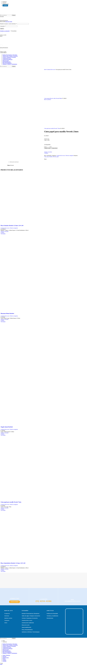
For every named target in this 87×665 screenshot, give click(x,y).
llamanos (43, 599)
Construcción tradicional (28, 622)
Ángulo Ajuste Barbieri (7, 427)
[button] (2, 232)
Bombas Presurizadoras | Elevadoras (30, 613)
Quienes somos (8, 618)
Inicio (45, 69)
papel (57, 156)
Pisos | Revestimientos (27, 629)
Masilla (50, 156)
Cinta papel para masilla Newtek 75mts (52, 128)
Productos (7, 613)
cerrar (1, 664)
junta (48, 156)
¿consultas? (14, 598)
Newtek (54, 156)
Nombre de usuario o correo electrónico (8, 23)
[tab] (45, 162)
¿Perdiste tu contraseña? (5, 31)
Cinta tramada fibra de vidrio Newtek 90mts (53, 98)
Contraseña (2, 26)
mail (72, 599)
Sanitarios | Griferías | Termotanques (30, 632)
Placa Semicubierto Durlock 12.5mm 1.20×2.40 (13, 563)
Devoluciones (50, 618)
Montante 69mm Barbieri (7, 313)
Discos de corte (25, 625)
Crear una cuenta (8, 21)
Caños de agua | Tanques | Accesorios (31, 615)
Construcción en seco (51, 69)
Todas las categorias (69, 155)
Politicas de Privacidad (52, 613)
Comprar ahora (54, 148)
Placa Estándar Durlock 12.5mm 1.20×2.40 (12, 225)
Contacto (6, 620)
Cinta (45, 156)
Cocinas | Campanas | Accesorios (30, 618)
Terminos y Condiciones (52, 615)
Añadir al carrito (47, 148)
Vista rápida (3, 233)
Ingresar (2, 28)
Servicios (6, 615)
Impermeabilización (26, 627)
